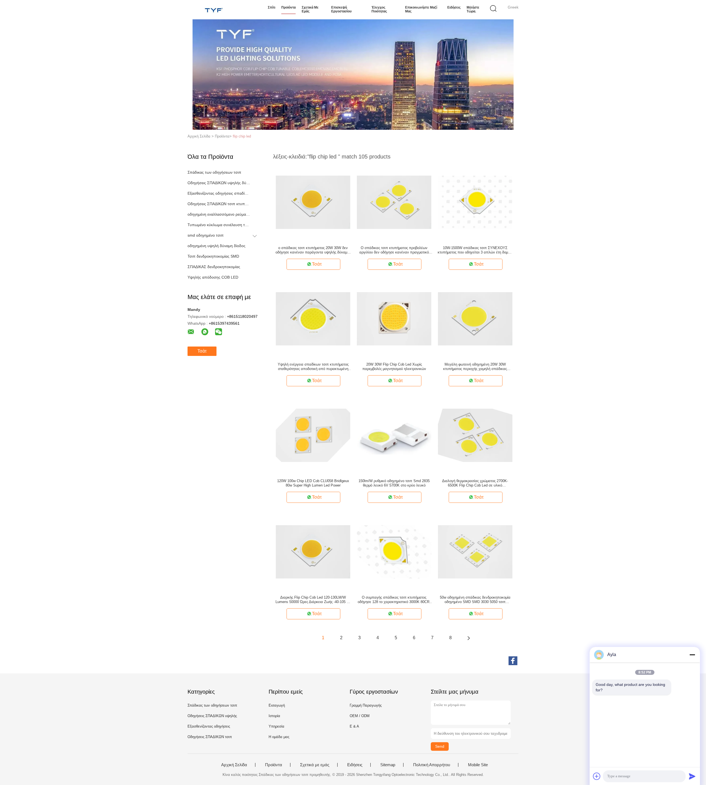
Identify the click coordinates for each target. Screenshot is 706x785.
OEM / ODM (360, 716)
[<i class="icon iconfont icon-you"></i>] (468, 637)
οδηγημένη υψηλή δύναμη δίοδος (216, 246)
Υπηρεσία (276, 726)
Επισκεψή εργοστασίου (341, 9)
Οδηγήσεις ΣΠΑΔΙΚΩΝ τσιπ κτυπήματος (219, 204)
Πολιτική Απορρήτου (431, 765)
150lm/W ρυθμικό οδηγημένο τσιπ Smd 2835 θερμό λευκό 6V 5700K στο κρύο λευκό (394, 483)
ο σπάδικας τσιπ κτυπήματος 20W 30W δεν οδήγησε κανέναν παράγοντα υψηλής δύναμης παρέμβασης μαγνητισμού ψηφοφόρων (313, 250)
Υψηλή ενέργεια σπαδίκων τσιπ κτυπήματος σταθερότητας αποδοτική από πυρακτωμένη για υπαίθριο (313, 366)
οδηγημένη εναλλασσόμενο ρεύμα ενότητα (219, 214)
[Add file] (597, 776)
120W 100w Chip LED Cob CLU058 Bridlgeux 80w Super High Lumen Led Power (313, 483)
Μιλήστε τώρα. (473, 9)
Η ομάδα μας (279, 737)
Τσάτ (202, 351)
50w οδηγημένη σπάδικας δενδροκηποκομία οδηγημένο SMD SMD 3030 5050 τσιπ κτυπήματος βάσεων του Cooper (475, 599)
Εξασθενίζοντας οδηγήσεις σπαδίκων (219, 193)
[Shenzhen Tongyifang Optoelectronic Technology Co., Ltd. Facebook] (513, 660)
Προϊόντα (288, 7)
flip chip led (242, 136)
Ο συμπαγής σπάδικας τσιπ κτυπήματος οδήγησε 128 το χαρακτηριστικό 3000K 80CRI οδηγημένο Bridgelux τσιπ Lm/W (394, 599)
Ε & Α (354, 726)
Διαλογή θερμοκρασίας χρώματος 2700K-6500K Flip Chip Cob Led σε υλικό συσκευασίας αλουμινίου (475, 483)
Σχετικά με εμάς (310, 9)
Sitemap (387, 765)
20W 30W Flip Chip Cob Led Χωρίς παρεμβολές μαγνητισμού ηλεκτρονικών (394, 366)
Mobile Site (478, 765)
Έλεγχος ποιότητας (379, 9)
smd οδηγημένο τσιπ (206, 235)
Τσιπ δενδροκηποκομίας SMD (213, 256)
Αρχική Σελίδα (234, 765)
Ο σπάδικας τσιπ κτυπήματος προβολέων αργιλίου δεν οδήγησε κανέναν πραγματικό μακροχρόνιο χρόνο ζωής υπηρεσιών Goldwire (394, 250)
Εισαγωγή (277, 705)
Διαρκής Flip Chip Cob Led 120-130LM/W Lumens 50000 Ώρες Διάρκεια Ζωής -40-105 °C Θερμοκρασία (313, 599)
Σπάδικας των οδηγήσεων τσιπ (214, 172)
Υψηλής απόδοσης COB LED (213, 277)
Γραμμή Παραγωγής (366, 705)
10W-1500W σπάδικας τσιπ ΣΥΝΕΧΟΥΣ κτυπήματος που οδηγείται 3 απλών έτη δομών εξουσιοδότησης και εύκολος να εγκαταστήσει (475, 250)
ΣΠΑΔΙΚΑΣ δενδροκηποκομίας (214, 267)
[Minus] (692, 654)
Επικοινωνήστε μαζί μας (421, 9)
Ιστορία (274, 716)
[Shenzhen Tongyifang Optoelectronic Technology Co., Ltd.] (214, 9)
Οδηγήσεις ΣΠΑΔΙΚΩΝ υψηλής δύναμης (219, 183)
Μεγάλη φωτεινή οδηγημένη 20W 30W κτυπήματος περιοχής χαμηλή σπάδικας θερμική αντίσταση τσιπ (475, 366)
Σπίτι (271, 7)
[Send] (692, 776)
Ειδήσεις (454, 7)
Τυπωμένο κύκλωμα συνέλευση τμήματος (219, 225)
